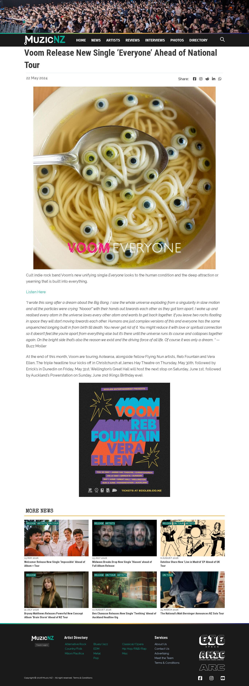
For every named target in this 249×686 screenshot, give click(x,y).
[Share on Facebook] (195, 79)
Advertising (162, 653)
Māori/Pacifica (74, 653)
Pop (96, 658)
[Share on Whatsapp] (220, 79)
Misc (125, 653)
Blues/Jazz (101, 644)
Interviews (155, 40)
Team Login (42, 645)
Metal (97, 653)
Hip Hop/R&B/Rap (134, 648)
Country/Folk (73, 648)
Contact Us (162, 648)
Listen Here (36, 292)
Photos (177, 40)
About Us (161, 644)
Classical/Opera (132, 644)
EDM (96, 648)
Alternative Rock (75, 644)
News (96, 40)
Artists (113, 40)
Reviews (133, 40)
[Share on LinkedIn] (214, 79)
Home (81, 40)
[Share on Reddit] (207, 79)
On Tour (53, 523)
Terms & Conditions (167, 662)
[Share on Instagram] (201, 79)
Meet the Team (164, 658)
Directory (198, 40)
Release (31, 523)
